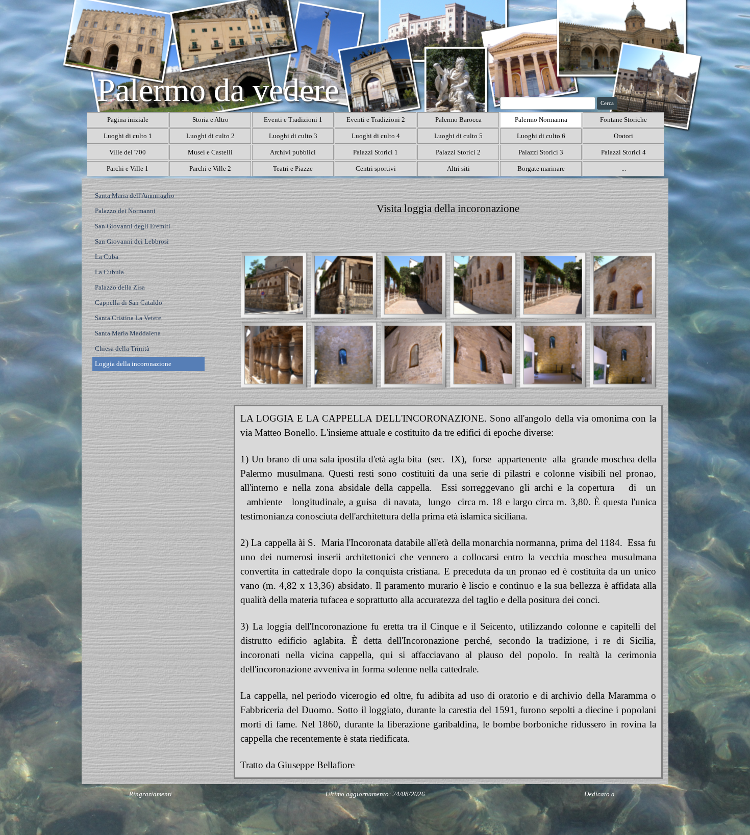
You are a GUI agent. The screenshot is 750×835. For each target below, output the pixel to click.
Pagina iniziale (127, 119)
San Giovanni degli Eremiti (132, 226)
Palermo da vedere (218, 90)
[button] (274, 285)
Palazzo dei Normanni (125, 211)
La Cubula (109, 272)
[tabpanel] (448, 209)
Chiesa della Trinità (122, 348)
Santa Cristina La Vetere (128, 318)
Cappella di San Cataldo (128, 302)
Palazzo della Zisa (120, 287)
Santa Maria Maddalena (128, 333)
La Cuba (106, 256)
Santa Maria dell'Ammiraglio (134, 195)
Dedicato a (599, 794)
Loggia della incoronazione (133, 364)
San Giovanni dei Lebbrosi (132, 241)
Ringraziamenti (150, 794)
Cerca (607, 103)
